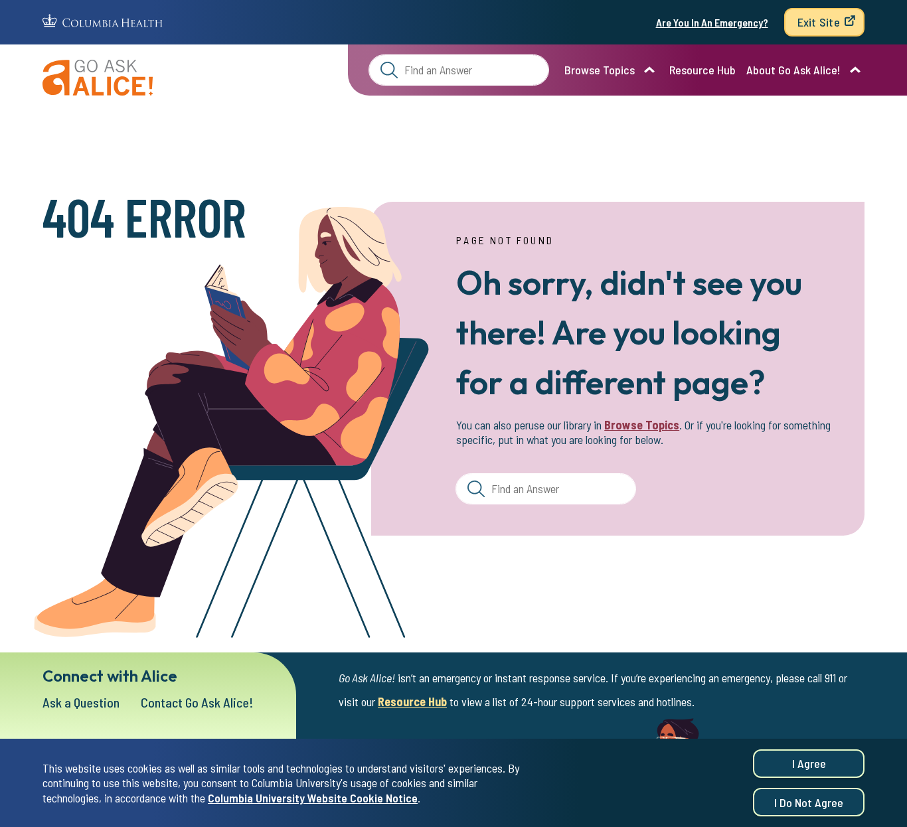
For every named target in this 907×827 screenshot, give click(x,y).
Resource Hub (702, 69)
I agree (809, 763)
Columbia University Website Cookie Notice (313, 797)
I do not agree (808, 802)
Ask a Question (81, 702)
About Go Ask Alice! (793, 69)
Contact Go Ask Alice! (197, 702)
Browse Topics (599, 69)
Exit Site (818, 22)
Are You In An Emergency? (712, 22)
